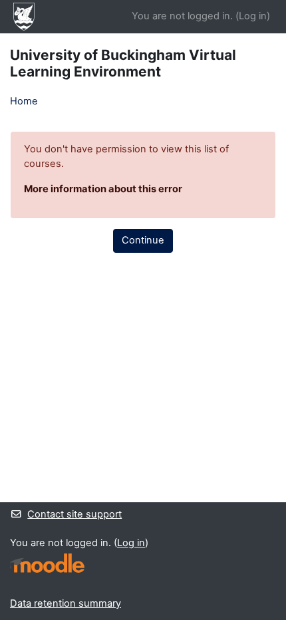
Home (24, 101)
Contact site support (74, 514)
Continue (143, 240)
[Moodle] (47, 563)
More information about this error (103, 189)
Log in (253, 16)
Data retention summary (65, 603)
